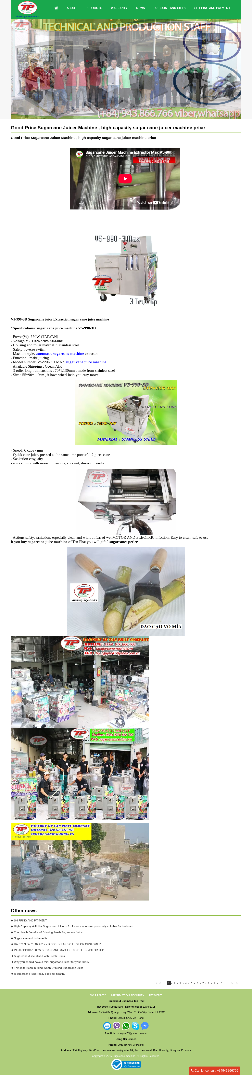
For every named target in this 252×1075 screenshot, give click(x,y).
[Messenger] (145, 1025)
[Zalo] (107, 1025)
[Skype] (135, 1025)
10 (221, 983)
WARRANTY (98, 995)
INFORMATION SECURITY (127, 995)
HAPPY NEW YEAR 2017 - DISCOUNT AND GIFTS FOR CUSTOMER (57, 944)
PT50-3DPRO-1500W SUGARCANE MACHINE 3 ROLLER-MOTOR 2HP (58, 950)
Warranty (119, 8)
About (72, 8)
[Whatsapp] (126, 1025)
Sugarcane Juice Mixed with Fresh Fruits (39, 956)
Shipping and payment (212, 8)
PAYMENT (155, 995)
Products (94, 8)
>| (237, 983)
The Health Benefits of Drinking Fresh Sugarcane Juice (47, 932)
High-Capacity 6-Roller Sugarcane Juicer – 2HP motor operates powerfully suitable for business (73, 926)
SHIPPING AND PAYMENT (30, 920)
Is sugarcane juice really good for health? (39, 973)
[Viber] (116, 1025)
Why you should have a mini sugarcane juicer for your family (51, 961)
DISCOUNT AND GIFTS (170, 8)
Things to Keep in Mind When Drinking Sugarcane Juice (48, 967)
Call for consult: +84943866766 (216, 1070)
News (140, 8)
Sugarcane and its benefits (30, 938)
